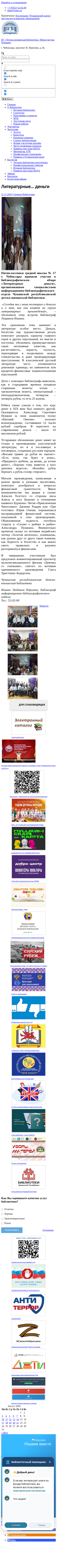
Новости (44, 606)
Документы (13, 126)
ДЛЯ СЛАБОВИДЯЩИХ (31, 705)
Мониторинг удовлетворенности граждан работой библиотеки (28, 796)
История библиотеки (24, 110)
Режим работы (20, 124)
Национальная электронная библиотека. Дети (24, 1375)
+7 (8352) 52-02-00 (16, 7)
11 (6, 1419)
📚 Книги (16, 1525)
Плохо (7, 1223)
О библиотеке (14, 107)
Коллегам (12, 159)
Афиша (11, 173)
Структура (18, 112)
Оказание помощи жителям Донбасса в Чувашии (25, 1347)
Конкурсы (18, 135)
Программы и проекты (25, 115)
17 (3, 1422)
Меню (9, 99)
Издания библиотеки (24, 168)
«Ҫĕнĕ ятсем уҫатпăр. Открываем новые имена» (25, 1050)
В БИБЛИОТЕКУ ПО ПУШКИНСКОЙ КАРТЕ (25, 853)
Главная (11, 104)
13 (14, 1419)
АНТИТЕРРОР (16, 1319)
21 (17, 1422)
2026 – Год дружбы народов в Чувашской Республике (27, 825)
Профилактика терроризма (27, 154)
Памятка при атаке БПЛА (26, 148)
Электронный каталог (17, 737)
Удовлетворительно (14, 1218)
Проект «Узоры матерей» (19, 1163)
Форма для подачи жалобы (27, 143)
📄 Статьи (40, 1525)
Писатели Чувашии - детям (19, 909)
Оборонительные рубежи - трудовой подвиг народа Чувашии (28, 966)
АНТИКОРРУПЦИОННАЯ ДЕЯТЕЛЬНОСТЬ (25, 1290)
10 (3, 1419)
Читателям (12, 129)
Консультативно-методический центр (22, 1079)
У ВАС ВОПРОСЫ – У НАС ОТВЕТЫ (23, 1135)
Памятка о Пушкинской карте (28, 157)
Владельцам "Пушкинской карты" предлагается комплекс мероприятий (26, 17)
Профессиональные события (28, 165)
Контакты (12, 176)
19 (10, 1422)
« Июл (4, 1432)
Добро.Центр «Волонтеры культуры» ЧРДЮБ (25, 881)
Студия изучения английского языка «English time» (26, 1107)
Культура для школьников (19, 994)
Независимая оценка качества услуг (22, 1022)
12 (10, 1419)
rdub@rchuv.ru (14, 10)
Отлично (9, 1209)
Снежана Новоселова (24, 194)
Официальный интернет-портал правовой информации (27, 937)
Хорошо (8, 1213)
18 (6, 1422)
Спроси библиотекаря (24, 140)
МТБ (15, 118)
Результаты (48, 1230)
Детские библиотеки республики (30, 162)
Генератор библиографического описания (23, 1403)
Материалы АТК (22, 151)
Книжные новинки (23, 137)
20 (14, 1422)
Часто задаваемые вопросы (27, 146)
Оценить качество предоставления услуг (23, 1262)
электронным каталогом (29, 1490)
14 (17, 1419)
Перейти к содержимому (14, 2)
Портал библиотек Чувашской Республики (24, 1191)
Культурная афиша (16, 179)
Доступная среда (22, 121)
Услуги (17, 132)
